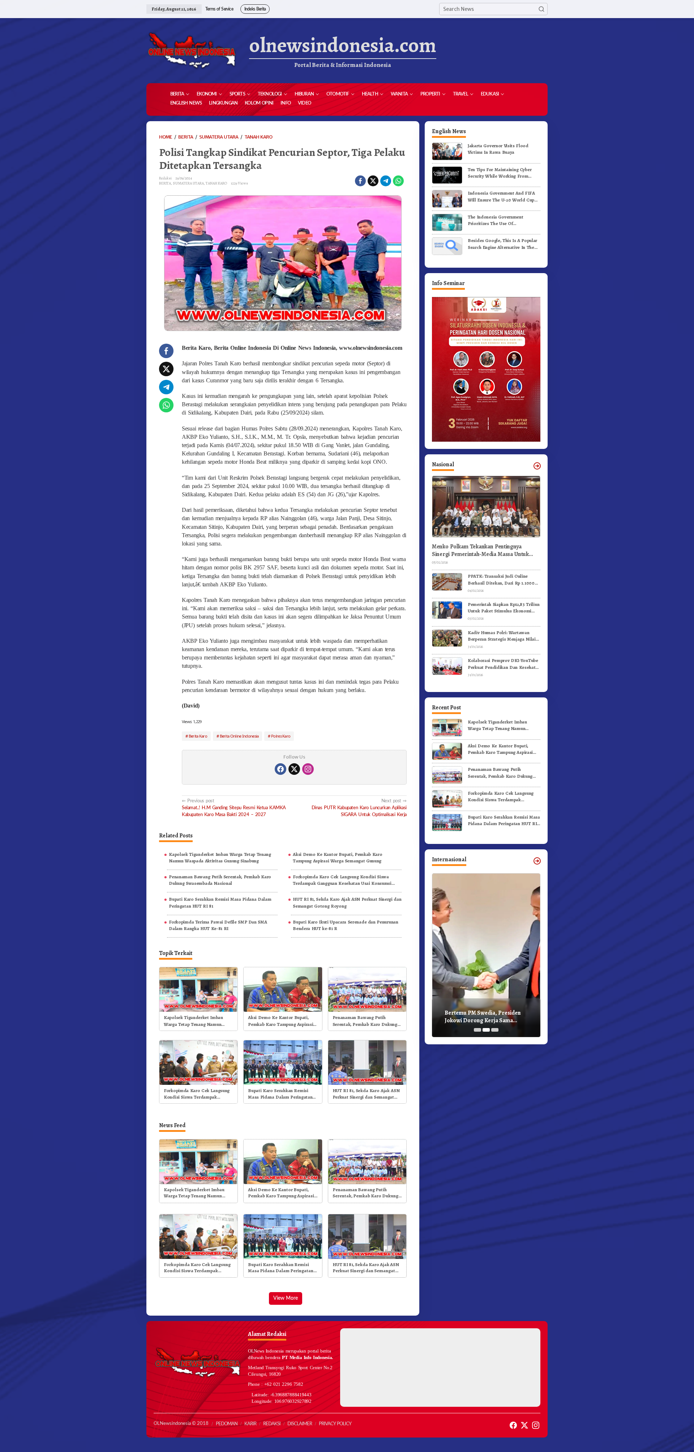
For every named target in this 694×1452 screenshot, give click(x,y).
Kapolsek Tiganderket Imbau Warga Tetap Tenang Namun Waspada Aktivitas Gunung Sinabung (220, 857)
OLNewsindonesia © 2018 (181, 1423)
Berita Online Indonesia (239, 736)
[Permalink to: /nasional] (537, 466)
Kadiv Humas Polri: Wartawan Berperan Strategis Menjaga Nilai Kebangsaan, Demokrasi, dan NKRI (504, 635)
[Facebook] (280, 769)
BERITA (165, 183)
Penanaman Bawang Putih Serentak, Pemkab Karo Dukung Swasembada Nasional (220, 880)
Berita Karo (198, 736)
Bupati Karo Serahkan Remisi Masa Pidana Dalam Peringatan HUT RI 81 (220, 902)
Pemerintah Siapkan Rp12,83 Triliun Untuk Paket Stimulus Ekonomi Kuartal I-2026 (503, 607)
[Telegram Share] (385, 180)
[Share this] (360, 180)
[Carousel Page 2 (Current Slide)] (486, 1030)
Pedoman (226, 1424)
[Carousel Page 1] (477, 1030)
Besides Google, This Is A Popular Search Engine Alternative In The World (502, 243)
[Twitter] (294, 769)
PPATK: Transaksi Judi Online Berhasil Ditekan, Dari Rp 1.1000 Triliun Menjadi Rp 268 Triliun (501, 579)
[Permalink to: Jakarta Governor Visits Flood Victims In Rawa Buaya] (447, 151)
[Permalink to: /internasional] (537, 861)
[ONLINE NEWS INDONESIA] (191, 51)
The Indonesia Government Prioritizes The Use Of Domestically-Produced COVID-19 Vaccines (503, 220)
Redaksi (271, 1424)
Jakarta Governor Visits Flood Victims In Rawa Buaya (498, 149)
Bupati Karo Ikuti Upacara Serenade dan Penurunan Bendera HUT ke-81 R (345, 925)
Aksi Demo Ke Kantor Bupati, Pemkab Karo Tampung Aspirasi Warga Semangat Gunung (337, 857)
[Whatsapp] (398, 180)
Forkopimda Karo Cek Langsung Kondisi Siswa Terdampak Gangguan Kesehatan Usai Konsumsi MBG (342, 880)
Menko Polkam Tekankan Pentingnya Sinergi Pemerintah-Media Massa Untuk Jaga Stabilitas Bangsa (480, 550)
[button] (541, 9)
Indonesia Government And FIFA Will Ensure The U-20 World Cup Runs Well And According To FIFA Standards (502, 196)
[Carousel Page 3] (494, 1030)
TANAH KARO (216, 183)
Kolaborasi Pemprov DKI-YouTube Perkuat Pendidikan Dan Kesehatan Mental (504, 663)
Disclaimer (299, 1424)
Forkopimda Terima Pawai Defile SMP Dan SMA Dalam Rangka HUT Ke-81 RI (218, 925)
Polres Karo (280, 736)
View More (285, 1298)
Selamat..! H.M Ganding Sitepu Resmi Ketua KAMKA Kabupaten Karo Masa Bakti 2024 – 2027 (234, 807)
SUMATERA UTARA (188, 183)
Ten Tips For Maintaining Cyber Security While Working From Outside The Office (499, 172)
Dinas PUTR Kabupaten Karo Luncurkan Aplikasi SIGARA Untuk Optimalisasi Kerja (359, 807)
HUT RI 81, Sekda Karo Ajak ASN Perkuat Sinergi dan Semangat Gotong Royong (347, 902)
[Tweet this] (373, 180)
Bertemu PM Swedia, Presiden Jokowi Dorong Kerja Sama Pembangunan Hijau (483, 1016)
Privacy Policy (335, 1424)
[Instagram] (308, 769)
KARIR (250, 1424)
